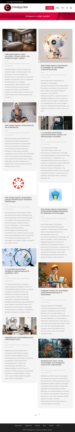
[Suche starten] (67, 8)
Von (17, 63)
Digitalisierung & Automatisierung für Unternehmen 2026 (19, 338)
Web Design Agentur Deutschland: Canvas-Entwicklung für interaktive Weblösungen (18, 199)
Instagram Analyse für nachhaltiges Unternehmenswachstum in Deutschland (54, 293)
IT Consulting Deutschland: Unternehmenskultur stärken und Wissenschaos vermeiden (53, 135)
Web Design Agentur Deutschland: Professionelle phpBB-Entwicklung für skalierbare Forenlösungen (54, 211)
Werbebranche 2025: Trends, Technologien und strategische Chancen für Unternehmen (53, 363)
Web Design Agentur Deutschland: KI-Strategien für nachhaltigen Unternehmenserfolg (54, 67)
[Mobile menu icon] (71, 8)
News (6, 61)
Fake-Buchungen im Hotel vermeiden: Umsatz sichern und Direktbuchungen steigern (17, 56)
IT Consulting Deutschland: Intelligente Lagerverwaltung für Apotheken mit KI (17, 271)
